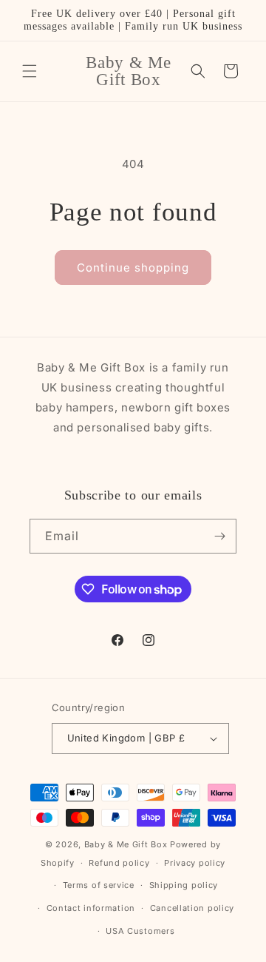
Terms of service (98, 885)
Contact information (91, 908)
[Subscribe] (219, 536)
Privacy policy (194, 863)
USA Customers (140, 931)
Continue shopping (133, 267)
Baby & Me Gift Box (126, 844)
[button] (29, 71)
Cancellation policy (192, 908)
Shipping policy (184, 885)
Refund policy (119, 863)
